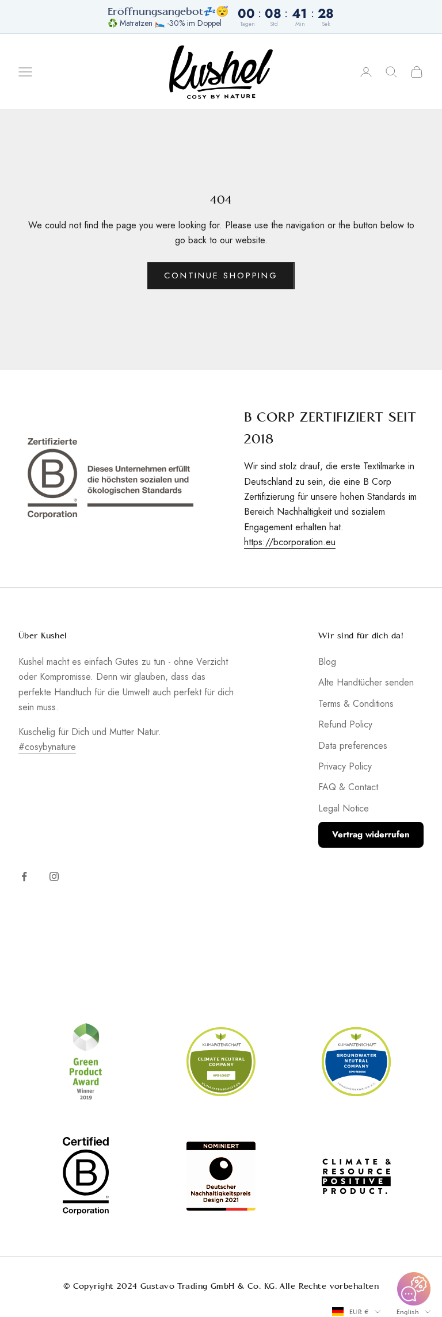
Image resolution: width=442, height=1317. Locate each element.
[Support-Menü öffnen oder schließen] (413, 1288)
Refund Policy (345, 724)
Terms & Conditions (356, 703)
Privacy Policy (345, 766)
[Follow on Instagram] (54, 876)
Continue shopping (221, 275)
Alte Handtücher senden (366, 682)
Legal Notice (343, 808)
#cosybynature (47, 746)
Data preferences (352, 745)
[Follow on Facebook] (24, 876)
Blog (327, 661)
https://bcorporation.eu (290, 542)
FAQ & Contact (348, 787)
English (408, 1312)
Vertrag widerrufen (371, 834)
